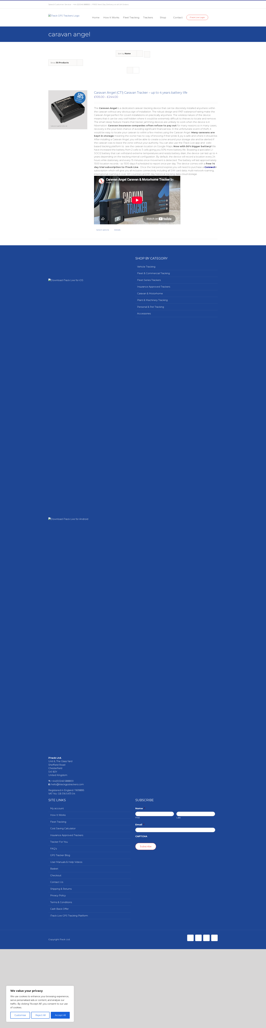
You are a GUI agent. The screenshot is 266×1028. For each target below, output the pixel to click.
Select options (102, 230)
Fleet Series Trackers (149, 280)
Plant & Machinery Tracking (152, 300)
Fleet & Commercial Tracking (153, 273)
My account (57, 1024)
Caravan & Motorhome (150, 293)
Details (117, 230)
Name (140, 1024)
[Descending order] (147, 54)
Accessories (144, 313)
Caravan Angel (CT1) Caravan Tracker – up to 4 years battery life (140, 92)
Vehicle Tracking (146, 266)
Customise (20, 1015)
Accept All (60, 1015)
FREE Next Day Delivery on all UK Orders (110, 4)
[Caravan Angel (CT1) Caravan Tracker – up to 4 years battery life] (67, 109)
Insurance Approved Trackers (153, 286)
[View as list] (136, 70)
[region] (40, 1004)
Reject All (40, 1015)
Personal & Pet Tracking (150, 306)
